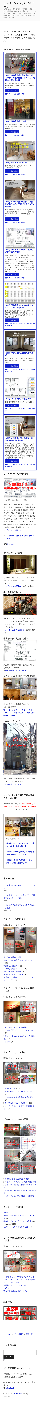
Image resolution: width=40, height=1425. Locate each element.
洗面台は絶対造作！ (11, 966)
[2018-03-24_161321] (28, 1077)
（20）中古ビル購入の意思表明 (18, 399)
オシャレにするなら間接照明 (16, 1027)
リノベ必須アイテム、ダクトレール (19, 1030)
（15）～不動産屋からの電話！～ (19, 162)
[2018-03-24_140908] (28, 1253)
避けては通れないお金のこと (16, 1103)
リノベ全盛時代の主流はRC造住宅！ (19, 1097)
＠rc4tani (10, 544)
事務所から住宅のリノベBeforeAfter (19, 1091)
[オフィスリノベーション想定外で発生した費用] (12, 1142)
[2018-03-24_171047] (12, 1005)
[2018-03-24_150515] (9, 932)
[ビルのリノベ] (28, 1317)
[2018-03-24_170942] (28, 1016)
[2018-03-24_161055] (28, 1066)
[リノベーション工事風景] (28, 1312)
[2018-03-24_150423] (20, 945)
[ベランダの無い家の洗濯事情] (28, 1155)
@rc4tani (10, 1388)
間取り (6, 1213)
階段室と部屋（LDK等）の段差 (17, 1179)
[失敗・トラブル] (28, 1308)
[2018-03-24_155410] (12, 1066)
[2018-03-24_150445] (9, 945)
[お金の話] (12, 1317)
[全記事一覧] (12, 1308)
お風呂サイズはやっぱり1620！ (15, 1285)
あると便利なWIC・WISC (13, 974)
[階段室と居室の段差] (12, 1129)
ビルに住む (18, 1393)
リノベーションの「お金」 (15, 323)
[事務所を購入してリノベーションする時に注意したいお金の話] (12, 1167)
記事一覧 (29, 1334)
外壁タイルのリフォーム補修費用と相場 (20, 1182)
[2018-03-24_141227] (12, 1260)
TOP (9, 1334)
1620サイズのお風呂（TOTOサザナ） (18, 960)
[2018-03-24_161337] (12, 1077)
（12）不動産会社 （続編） (16, 121)
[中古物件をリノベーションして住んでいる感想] (12, 1155)
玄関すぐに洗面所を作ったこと (15, 1291)
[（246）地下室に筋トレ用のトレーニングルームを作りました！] (20, 616)
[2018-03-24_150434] (31, 945)
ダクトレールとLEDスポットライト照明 (19, 1280)
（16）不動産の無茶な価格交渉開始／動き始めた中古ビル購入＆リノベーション (20, 204)
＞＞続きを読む (12, 90)
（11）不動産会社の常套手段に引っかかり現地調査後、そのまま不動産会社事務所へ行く (20, 77)
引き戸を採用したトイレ (13, 969)
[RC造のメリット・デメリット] (28, 1142)
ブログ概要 (18, 1334)
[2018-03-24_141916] (12, 1267)
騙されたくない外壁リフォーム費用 (17, 1221)
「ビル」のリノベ (12, 408)
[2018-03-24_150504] (20, 932)
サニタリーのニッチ (11, 1282)
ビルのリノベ (10, 1089)
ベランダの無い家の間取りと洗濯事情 (19, 1196)
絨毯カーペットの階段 (12, 972)
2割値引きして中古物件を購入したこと (18, 1277)
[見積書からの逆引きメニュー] (12, 1312)
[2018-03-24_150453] (31, 932)
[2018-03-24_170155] (12, 1016)
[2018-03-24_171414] (28, 1005)
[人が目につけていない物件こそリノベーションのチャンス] (28, 1167)
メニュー (21, 23)
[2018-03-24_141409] (28, 1260)
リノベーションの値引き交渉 (16, 94)
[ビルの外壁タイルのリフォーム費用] (28, 1129)
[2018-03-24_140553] (12, 1253)
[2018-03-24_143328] (28, 1267)
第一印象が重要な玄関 (12, 957)
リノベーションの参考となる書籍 (16, 1227)
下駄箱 (7, 1042)
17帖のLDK (7, 1288)
